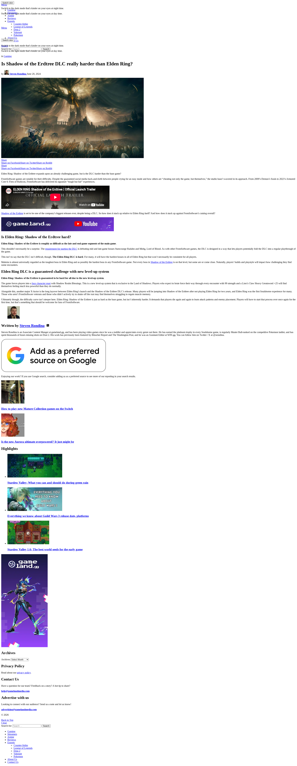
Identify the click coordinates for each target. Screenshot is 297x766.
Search (46, 49)
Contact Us (12, 762)
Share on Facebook (10, 162)
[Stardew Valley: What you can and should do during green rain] (151, 466)
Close (4, 723)
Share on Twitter (28, 162)
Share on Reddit (44, 162)
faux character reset (41, 283)
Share (4, 160)
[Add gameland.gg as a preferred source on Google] (53, 371)
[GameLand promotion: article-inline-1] (57, 230)
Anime (10, 15)
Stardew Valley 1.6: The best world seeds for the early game (45, 549)
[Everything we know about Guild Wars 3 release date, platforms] (151, 499)
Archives (5, 659)
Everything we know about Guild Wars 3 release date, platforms (48, 516)
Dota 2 (17, 29)
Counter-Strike (21, 24)
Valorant (18, 753)
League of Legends (23, 26)
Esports (11, 21)
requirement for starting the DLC (61, 248)
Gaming (11, 10)
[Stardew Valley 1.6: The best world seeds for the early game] (151, 533)
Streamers (12, 12)
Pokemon (18, 756)
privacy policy (24, 672)
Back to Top (7, 720)
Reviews (11, 18)
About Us (12, 38)
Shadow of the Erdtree (12, 213)
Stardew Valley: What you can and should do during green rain (47, 482)
